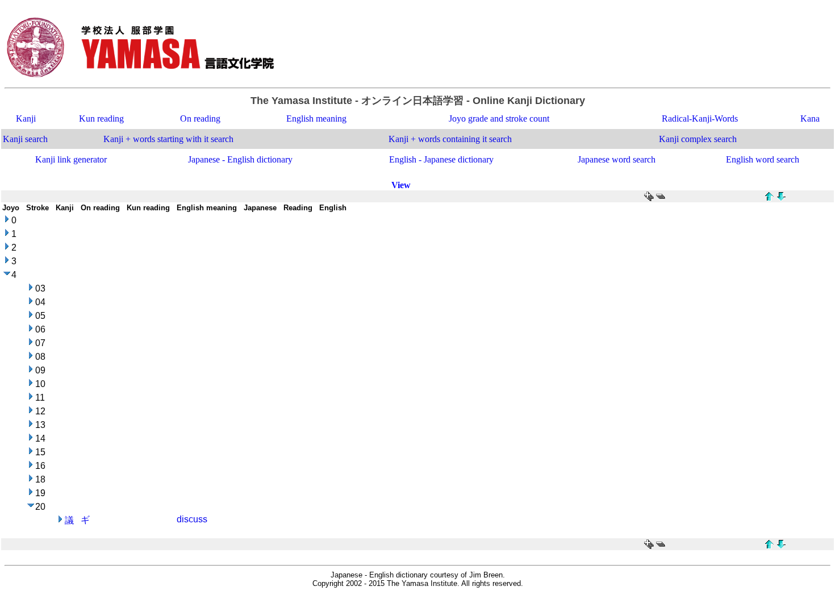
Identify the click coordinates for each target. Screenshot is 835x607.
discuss (192, 519)
